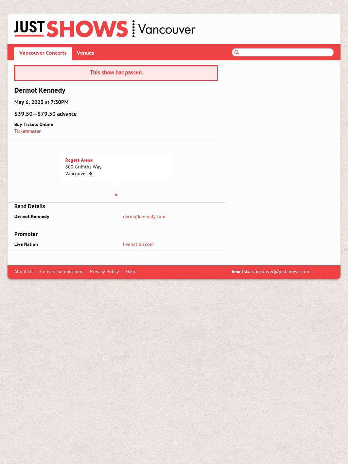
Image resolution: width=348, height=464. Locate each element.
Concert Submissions (61, 272)
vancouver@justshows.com (280, 272)
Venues (85, 53)
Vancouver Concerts (43, 53)
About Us (23, 272)
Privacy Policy (104, 272)
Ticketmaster (27, 131)
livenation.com (138, 245)
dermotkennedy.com (144, 217)
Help (130, 272)
